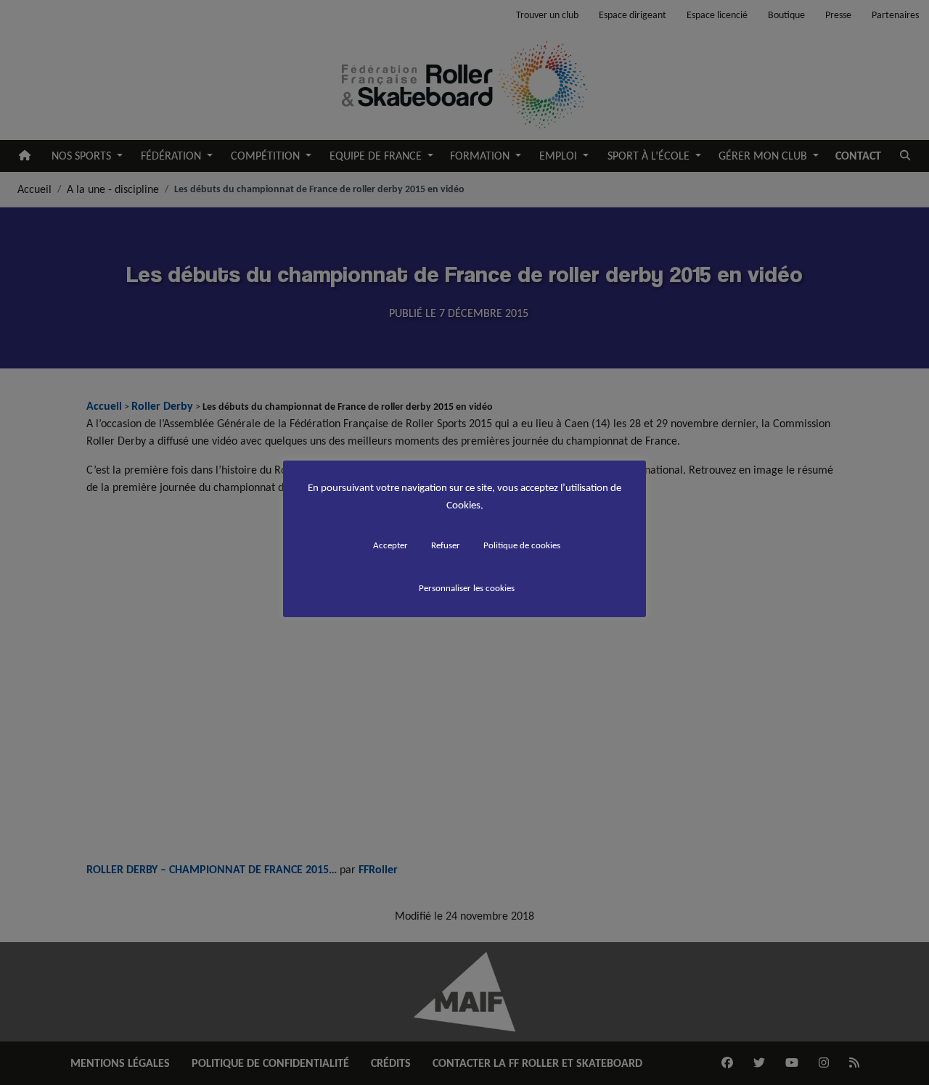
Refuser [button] (445, 545)
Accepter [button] (390, 545)
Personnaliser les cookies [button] (467, 587)
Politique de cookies (521, 545)
